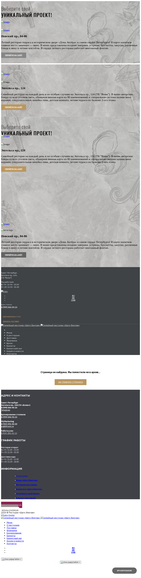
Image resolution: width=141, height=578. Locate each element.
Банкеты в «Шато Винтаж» (29, 489)
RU (73, 296)
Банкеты (11, 346)
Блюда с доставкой (26, 498)
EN (73, 298)
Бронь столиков (10, 510)
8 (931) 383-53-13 (9, 433)
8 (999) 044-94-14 (9, 417)
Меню (9, 333)
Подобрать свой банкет (28, 493)
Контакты (12, 354)
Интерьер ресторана (26, 484)
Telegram (5, 410)
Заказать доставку (11, 321)
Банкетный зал (14, 348)
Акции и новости (15, 351)
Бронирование (14, 533)
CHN (73, 300)
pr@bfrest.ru (7, 426)
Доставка (12, 338)
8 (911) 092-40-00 (9, 424)
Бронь (10, 343)
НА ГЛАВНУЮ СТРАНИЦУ (70, 382)
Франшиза (12, 341)
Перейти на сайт (13, 55)
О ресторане (13, 335)
